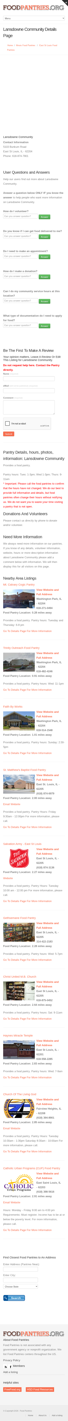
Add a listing (10, 1372)
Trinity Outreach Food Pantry (21, 647)
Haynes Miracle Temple (18, 1035)
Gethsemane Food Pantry (19, 918)
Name (10, 373)
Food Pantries (34, 9)
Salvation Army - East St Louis (22, 844)
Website (15, 804)
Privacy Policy (11, 1360)
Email (6, 804)
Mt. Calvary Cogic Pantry (19, 584)
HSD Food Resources (40, 1389)
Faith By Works (12, 706)
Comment (13, 397)
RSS (5, 1366)
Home (10, 45)
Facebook (10, 1366)
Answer (44, 216)
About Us (42, 1415)
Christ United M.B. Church (19, 976)
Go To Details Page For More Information (27, 631)
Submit (8, 433)
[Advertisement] (34, 90)
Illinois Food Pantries (25, 45)
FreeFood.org (12, 1389)
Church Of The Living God (19, 1094)
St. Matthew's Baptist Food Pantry (24, 770)
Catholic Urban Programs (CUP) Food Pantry (31, 1168)
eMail (20, 385)
